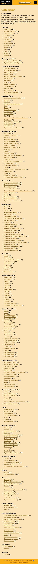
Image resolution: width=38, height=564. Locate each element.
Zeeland (6, 293)
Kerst (5, 173)
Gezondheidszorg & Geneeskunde (13, 490)
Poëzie (6, 37)
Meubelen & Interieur (10, 517)
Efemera (6, 548)
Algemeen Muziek (9, 386)
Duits (5, 49)
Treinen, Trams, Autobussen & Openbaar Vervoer (18, 191)
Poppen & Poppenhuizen (11, 143)
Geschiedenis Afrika (9, 244)
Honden (6, 311)
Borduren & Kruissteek (10, 135)
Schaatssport (7, 263)
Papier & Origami (9, 153)
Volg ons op (29, 560)
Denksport (7, 265)
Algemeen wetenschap (10, 499)
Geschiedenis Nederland (11, 224)
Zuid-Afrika (7, 102)
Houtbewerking (8, 171)
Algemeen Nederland (10, 303)
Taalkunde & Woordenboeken (12, 482)
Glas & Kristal (8, 451)
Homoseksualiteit (9, 529)
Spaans (6, 53)
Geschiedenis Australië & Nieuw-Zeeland (15, 242)
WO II (5, 208)
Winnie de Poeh (8, 90)
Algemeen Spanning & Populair (12, 63)
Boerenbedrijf (8, 525)
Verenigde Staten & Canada (12, 104)
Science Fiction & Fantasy (11, 60)
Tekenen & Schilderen (10, 147)
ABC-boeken (7, 80)
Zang (5, 382)
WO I (5, 206)
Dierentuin (7, 336)
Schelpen (6, 346)
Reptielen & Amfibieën (10, 342)
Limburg (6, 291)
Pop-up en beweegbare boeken (13, 76)
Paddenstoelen (8, 332)
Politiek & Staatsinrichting (11, 537)
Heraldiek (6, 429)
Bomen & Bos (8, 328)
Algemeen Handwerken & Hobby (13, 177)
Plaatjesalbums (8, 78)
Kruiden (6, 330)
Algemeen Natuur (9, 352)
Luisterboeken (8, 43)
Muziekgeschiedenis (9, 376)
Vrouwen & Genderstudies (11, 527)
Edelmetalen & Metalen (10, 443)
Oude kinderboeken (9, 68)
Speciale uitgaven (9, 33)
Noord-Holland (8, 277)
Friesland (6, 283)
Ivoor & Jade (7, 441)
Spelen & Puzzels (9, 262)
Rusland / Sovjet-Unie (10, 110)
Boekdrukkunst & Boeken (11, 435)
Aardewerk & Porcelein (10, 437)
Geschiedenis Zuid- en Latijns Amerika (15, 236)
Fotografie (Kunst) (9, 409)
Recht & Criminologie (10, 497)
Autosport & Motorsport (10, 198)
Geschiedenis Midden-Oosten (12, 240)
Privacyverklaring (23, 562)
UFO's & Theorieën (9, 460)
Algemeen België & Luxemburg (12, 305)
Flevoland (7, 281)
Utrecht (6, 297)
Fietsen (6, 195)
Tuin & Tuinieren (8, 334)
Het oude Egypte (8, 226)
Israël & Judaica (8, 114)
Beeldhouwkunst (8, 413)
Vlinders (6, 350)
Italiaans (6, 55)
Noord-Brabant (8, 289)
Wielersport (7, 258)
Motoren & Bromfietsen (10, 189)
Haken (6, 151)
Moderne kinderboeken (10, 70)
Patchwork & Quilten (9, 141)
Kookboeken (7, 505)
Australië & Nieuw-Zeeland (11, 122)
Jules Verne (7, 88)
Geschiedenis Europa (10, 230)
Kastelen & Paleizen (9, 394)
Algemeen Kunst (8, 421)
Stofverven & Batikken (10, 165)
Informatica (7, 495)
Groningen (7, 285)
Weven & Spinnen (9, 157)
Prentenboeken (8, 74)
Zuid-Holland (7, 279)
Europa (6, 108)
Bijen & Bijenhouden (9, 315)
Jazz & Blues (7, 378)
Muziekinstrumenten (9, 362)
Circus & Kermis (8, 531)
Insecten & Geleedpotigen (11, 325)
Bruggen (6, 398)
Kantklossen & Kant (9, 139)
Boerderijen (7, 399)
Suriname (6, 100)
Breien (6, 167)
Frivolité (6, 137)
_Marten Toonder (9, 86)
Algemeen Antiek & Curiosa (11, 453)
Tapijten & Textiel (8, 439)
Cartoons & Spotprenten (11, 539)
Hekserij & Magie (9, 464)
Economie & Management (11, 533)
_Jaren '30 (7, 210)
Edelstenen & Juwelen (10, 431)
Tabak (5, 509)
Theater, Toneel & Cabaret (11, 364)
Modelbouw (7, 133)
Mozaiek (6, 449)
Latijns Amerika (8, 112)
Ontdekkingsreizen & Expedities (13, 218)
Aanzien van (7, 222)
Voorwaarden (13, 562)
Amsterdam (7, 301)
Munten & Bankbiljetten (10, 445)
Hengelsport (7, 267)
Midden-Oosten (8, 124)
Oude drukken (8, 546)
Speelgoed (7, 433)
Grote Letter (7, 41)
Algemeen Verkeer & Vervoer (12, 200)
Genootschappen (9, 541)
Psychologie (7, 480)
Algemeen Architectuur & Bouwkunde (14, 401)
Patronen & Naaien (9, 145)
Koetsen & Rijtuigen (9, 192)
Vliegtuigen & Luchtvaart (11, 183)
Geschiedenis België (9, 248)
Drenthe (6, 287)
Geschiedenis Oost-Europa (11, 246)
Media (6, 535)
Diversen (6, 554)
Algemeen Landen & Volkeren (12, 127)
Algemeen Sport (8, 271)
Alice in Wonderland (9, 84)
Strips (5, 82)
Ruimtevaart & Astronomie (11, 484)
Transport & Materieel (10, 196)
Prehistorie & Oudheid (10, 216)
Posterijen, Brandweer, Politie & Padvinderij (16, 515)
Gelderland (7, 299)
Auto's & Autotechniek (10, 187)
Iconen (6, 417)
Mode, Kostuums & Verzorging (12, 519)
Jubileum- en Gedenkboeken (12, 228)
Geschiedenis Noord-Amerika (12, 234)
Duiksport (6, 269)
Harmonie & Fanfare (9, 384)
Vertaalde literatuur (9, 31)
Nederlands (7, 29)
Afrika (5, 106)
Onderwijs (7, 488)
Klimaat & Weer (8, 492)
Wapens (6, 472)
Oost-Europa (7, 120)
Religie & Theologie (9, 521)
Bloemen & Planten (9, 327)
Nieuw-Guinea (8, 126)
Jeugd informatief (9, 72)
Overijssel (7, 295)
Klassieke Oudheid (9, 220)
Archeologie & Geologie (10, 212)
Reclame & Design (9, 523)
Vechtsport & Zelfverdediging (12, 259)
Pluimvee (6, 321)
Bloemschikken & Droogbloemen (13, 161)
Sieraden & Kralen (9, 163)
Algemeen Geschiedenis (11, 250)
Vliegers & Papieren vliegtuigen (12, 155)
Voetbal (6, 256)
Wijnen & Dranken (9, 507)
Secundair (7, 35)
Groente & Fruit (8, 319)
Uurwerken (7, 427)
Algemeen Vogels (9, 356)
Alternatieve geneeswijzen (11, 462)
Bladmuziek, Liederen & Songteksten (14, 372)
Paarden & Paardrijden (10, 340)
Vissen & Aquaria (9, 344)
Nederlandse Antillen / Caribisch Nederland (16, 118)
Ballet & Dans (8, 370)
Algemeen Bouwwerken (10, 403)
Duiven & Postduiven (10, 317)
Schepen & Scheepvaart (11, 185)
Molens (6, 391)
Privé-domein (7, 39)
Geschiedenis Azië (9, 232)
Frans (5, 51)
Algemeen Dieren (9, 354)
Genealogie (7, 159)
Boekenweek (7, 45)
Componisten (7, 368)
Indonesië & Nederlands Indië (12, 98)
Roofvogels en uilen (9, 348)
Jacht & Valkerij (8, 323)
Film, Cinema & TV (9, 366)
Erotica (6, 419)
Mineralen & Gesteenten (11, 338)
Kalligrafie (7, 149)
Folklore (6, 458)
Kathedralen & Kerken (10, 395)
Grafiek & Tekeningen (10, 415)
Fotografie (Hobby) (9, 175)
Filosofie (6, 486)
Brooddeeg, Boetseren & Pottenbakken (15, 169)
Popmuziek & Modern (10, 374)
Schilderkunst (8, 411)
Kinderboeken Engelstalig (11, 92)
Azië (5, 116)
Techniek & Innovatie (10, 493)
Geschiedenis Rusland (10, 238)
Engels (6, 47)
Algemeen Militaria (9, 474)
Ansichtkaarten (8, 447)
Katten (6, 313)
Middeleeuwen (8, 214)
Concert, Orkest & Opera (11, 380)
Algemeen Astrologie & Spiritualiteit (14, 466)
